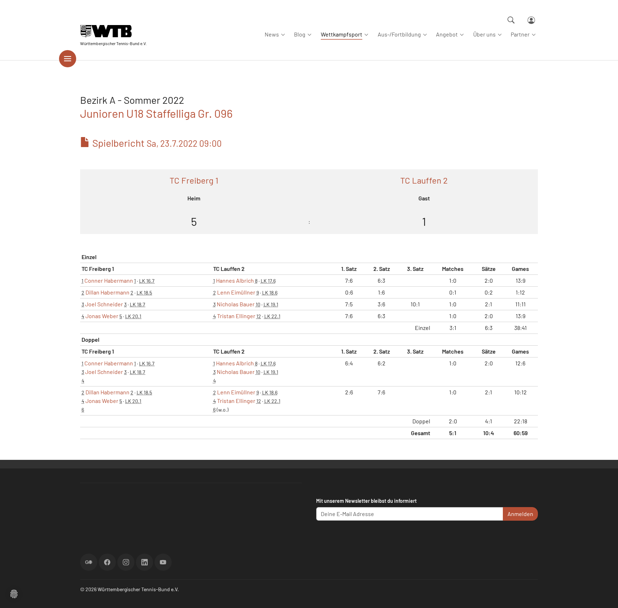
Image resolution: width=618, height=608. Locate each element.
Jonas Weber (101, 315)
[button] (14, 593)
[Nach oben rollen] (604, 594)
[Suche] (511, 20)
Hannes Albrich (235, 280)
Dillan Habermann (107, 292)
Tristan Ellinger (236, 315)
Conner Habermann (108, 280)
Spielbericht (156, 143)
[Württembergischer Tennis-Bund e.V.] (113, 31)
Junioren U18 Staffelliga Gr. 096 (156, 113)
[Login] (531, 20)
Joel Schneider (104, 304)
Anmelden (520, 513)
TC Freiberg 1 (194, 180)
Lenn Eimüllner (236, 292)
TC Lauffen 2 (424, 180)
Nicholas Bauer (236, 304)
